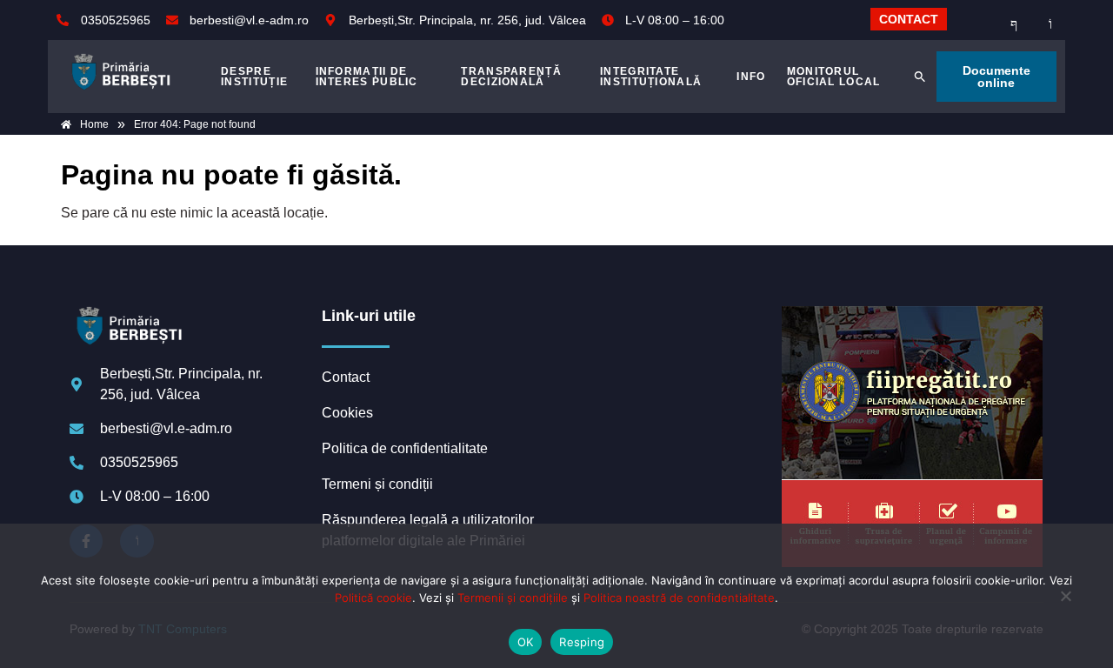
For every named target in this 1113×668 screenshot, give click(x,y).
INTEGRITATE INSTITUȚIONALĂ (651, 76)
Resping (581, 642)
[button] (919, 76)
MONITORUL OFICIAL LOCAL (834, 76)
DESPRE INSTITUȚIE (254, 76)
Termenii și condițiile (512, 598)
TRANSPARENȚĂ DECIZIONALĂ (511, 76)
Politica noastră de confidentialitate (679, 598)
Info (750, 76)
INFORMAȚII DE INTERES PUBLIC (367, 76)
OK (525, 642)
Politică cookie (373, 598)
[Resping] (1065, 604)
